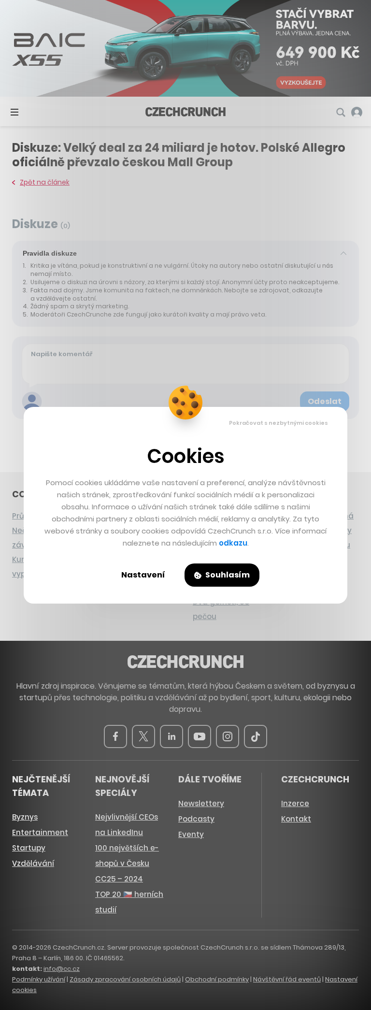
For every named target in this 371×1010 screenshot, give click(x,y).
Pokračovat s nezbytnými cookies (278, 423)
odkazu (233, 543)
